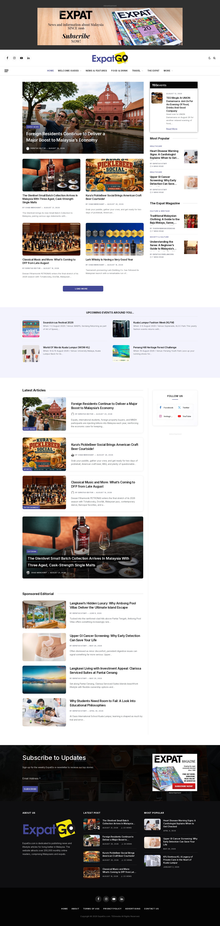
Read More (171, 129)
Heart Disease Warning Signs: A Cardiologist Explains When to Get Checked (164, 154)
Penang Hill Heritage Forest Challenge (154, 347)
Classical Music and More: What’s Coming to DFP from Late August (49, 261)
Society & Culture (159, 237)
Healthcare (156, 146)
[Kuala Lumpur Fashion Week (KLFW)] (121, 328)
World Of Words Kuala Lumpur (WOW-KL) (66, 347)
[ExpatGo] (110, 58)
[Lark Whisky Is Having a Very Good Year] (115, 239)
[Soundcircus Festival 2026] (30, 328)
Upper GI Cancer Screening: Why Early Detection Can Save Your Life (163, 180)
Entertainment (31, 507)
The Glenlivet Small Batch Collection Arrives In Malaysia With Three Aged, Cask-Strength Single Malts (50, 199)
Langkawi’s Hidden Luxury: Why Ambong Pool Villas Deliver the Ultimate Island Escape (103, 605)
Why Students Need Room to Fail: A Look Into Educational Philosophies (103, 703)
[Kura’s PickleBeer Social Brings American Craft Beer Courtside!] (115, 175)
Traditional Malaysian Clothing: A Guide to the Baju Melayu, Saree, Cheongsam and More (165, 219)
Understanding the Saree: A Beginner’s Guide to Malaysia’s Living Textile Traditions (165, 245)
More (167, 70)
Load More (81, 288)
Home (50, 70)
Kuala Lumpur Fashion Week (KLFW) (153, 322)
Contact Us (151, 908)
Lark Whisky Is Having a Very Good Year (109, 259)
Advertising (132, 908)
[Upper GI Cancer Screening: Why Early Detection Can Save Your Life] (191, 182)
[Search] (214, 58)
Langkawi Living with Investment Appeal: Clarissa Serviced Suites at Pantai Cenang (105, 671)
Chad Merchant (33, 208)
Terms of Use (91, 908)
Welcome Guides (68, 70)
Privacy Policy (112, 908)
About (75, 908)
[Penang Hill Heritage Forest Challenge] (121, 353)
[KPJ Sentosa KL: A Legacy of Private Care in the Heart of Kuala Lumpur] (152, 860)
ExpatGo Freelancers (163, 254)
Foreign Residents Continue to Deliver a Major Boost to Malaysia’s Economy (65, 137)
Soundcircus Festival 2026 (58, 322)
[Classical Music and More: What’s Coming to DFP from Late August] (51, 239)
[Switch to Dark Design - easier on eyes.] (209, 58)
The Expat (153, 70)
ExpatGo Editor (38, 148)
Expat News (33, 127)
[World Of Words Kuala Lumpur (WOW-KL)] (30, 353)
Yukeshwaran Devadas (164, 228)
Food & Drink (119, 70)
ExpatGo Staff (160, 163)
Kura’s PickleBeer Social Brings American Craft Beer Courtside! (114, 197)
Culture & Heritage (160, 211)
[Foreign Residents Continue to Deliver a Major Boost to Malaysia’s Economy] (83, 118)
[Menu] (6, 70)
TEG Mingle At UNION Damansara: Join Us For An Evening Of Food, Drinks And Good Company (179, 104)
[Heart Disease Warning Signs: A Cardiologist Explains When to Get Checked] (191, 156)
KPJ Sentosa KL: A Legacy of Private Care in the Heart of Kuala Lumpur (178, 859)
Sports (27, 469)
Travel (136, 70)
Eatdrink (32, 551)
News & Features (96, 70)
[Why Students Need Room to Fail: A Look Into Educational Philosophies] (44, 712)
